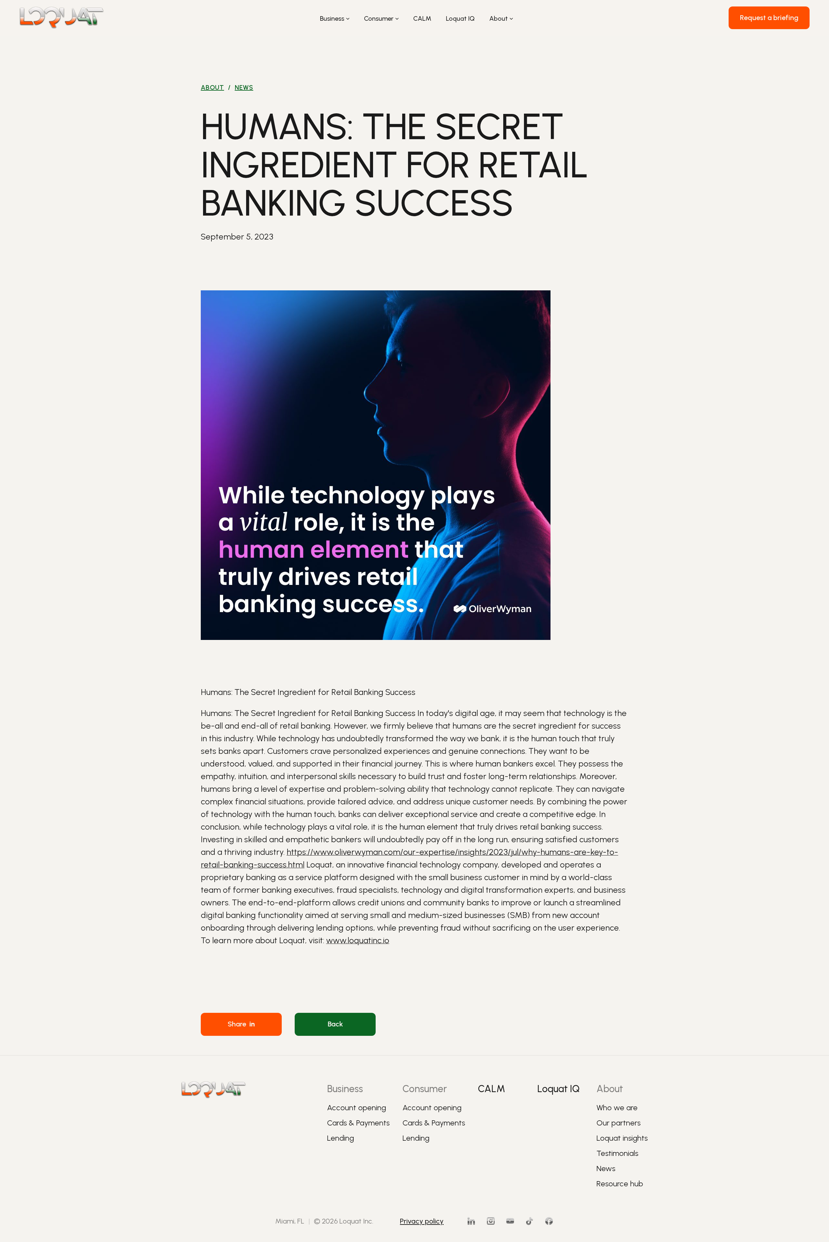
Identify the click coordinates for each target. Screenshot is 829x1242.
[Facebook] (549, 1221)
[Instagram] (490, 1221)
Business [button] (332, 18)
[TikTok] (529, 1221)
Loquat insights (622, 1138)
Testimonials (617, 1153)
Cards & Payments (358, 1122)
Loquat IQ (460, 18)
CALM (422, 18)
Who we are (617, 1107)
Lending (340, 1138)
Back (335, 1024)
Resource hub (619, 1183)
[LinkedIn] (471, 1221)
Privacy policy (422, 1221)
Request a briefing (769, 17)
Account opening (356, 1107)
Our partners (618, 1122)
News (244, 87)
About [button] (498, 18)
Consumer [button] (378, 18)
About (212, 87)
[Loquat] (61, 18)
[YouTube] (510, 1221)
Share (241, 1024)
